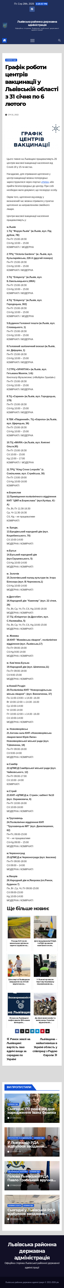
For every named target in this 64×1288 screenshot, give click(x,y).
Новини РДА (13, 1104)
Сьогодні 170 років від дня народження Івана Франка (31, 1111)
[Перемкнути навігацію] (32, 40)
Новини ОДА (11, 60)
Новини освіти (14, 1205)
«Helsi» (45, 182)
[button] (59, 40)
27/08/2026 (15, 1118)
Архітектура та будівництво (20, 1138)
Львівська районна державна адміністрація (37, 23)
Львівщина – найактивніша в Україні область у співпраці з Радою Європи (45, 1047)
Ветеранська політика (17, 1172)
